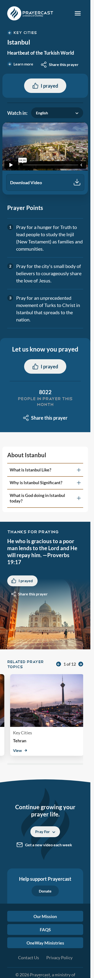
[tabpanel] (45, 158)
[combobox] (60, 64)
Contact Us (28, 957)
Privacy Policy (59, 957)
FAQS (45, 929)
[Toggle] (77, 13)
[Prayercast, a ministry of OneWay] (30, 13)
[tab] (45, 469)
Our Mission (45, 916)
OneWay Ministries (45, 942)
